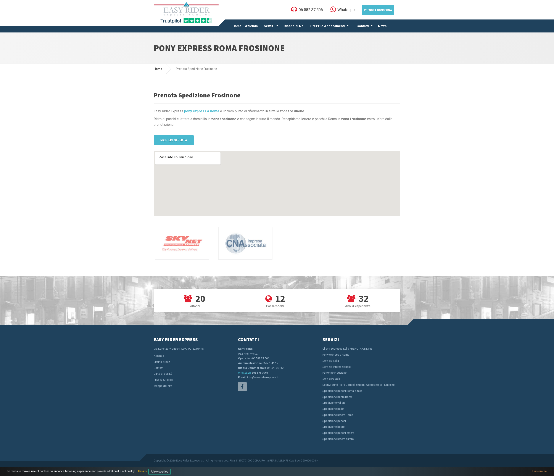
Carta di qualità (163, 373)
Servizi (269, 26)
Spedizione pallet (333, 408)
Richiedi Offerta (173, 140)
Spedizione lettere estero (338, 439)
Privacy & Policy (163, 379)
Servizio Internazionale (336, 366)
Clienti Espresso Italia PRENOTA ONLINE (347, 348)
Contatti (363, 26)
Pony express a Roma (335, 354)
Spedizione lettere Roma (337, 414)
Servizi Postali (331, 378)
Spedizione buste (333, 426)
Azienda (251, 26)
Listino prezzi (162, 361)
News (382, 26)
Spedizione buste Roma (337, 397)
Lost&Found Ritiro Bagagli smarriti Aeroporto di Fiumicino (358, 384)
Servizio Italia (330, 360)
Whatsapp (244, 372)
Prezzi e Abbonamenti (327, 26)
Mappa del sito (163, 385)
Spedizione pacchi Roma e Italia (342, 390)
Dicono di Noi (294, 26)
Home (237, 26)
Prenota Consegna (378, 10)
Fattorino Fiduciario (334, 372)
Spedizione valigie (333, 402)
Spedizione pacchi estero (338, 432)
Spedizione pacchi (334, 421)
